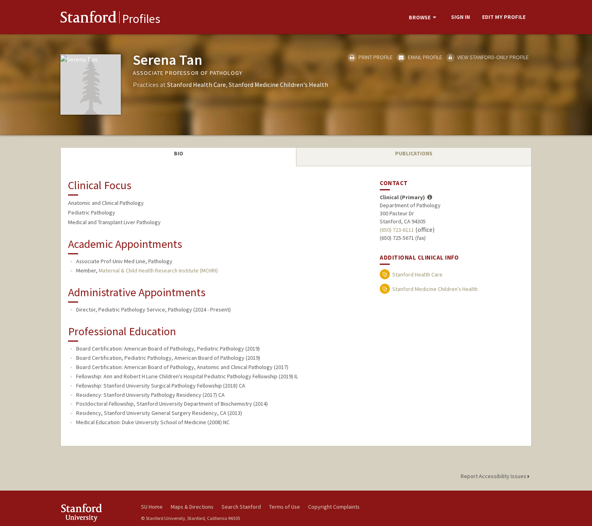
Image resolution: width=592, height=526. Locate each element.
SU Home (152, 506)
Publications (414, 153)
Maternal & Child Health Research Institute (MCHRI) (158, 270)
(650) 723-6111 (397, 229)
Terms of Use (284, 506)
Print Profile (375, 57)
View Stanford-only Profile (492, 57)
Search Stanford (241, 506)
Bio (178, 153)
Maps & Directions (192, 506)
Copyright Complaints (334, 506)
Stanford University (94, 512)
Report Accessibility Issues (494, 476)
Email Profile (424, 57)
